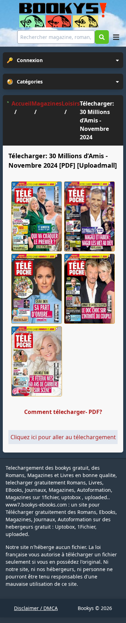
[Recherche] (102, 37)
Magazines (46, 103)
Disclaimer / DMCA (36, 608)
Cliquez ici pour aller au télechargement (63, 437)
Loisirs (71, 103)
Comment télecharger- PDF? (63, 412)
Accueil (21, 103)
